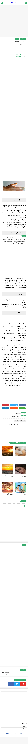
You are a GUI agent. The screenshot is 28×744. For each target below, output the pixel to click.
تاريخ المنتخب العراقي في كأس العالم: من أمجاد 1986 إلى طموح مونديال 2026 (13, 239)
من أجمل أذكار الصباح (8, 457)
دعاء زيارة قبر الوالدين (19, 56)
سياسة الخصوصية (21, 730)
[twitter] (17, 684)
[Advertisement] (14, 22)
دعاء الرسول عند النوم (21, 457)
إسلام (17, 39)
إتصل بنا (23, 728)
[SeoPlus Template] (21, 733)
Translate (12, 674)
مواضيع (14, 2)
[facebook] (11, 684)
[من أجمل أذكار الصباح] (7, 451)
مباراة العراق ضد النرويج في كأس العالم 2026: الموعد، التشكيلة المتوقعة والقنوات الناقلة (13, 237)
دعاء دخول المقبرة (20, 51)
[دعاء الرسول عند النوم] (20, 451)
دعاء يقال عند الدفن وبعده (18, 54)
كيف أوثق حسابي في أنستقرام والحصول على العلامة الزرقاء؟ (13, 243)
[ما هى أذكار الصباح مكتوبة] (7, 469)
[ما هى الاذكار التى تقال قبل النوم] (20, 469)
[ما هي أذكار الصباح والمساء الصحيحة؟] (7, 487)
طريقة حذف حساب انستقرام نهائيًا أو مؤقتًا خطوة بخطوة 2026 (13, 241)
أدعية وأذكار (23, 39)
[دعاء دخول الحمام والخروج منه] (20, 487)
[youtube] (23, 684)
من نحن (23, 726)
